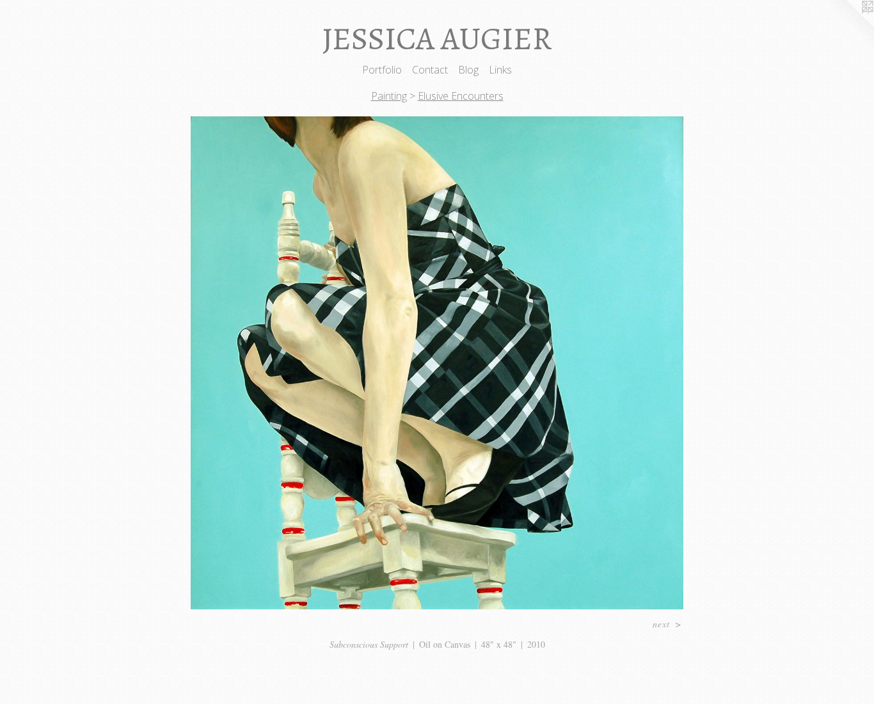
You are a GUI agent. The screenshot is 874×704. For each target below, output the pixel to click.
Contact (430, 70)
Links (500, 70)
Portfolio (382, 70)
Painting (389, 96)
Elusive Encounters (461, 96)
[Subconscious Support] (437, 362)
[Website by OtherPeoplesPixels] (848, 25)
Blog (468, 70)
